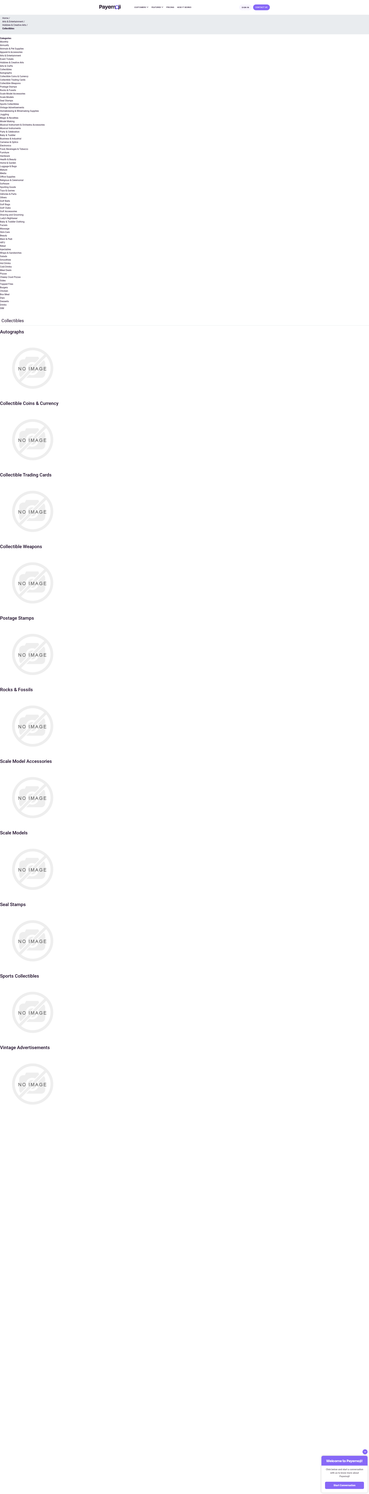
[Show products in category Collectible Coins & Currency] (32, 439)
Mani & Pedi (6, 239)
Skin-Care (5, 232)
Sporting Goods (8, 187)
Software (4, 183)
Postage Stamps (8, 86)
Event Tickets (7, 59)
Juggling (4, 114)
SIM (2, 308)
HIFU (2, 242)
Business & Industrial (10, 138)
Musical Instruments (10, 128)
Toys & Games (7, 190)
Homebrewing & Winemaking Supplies (19, 111)
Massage (4, 228)
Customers (140, 7)
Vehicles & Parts (8, 194)
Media (3, 173)
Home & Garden (8, 163)
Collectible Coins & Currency (14, 76)
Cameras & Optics (9, 142)
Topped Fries (6, 284)
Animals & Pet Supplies (12, 48)
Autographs (6, 73)
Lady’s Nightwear (8, 218)
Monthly (4, 41)
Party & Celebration (9, 131)
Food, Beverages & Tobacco (14, 149)
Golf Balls (5, 201)
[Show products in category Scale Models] (32, 869)
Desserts (4, 301)
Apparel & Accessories (11, 52)
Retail (3, 246)
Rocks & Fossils (8, 90)
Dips (2, 297)
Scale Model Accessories (12, 93)
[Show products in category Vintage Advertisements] (32, 1083)
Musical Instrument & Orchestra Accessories (22, 124)
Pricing (170, 7)
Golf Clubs (5, 208)
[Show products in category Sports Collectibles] (32, 1012)
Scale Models (7, 97)
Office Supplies (7, 176)
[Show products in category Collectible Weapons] (32, 582)
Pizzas (3, 273)
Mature (3, 169)
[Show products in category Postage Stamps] (32, 654)
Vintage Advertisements (12, 107)
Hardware (5, 156)
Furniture (4, 152)
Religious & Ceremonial (11, 180)
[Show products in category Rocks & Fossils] (32, 726)
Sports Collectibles (9, 104)
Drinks (3, 304)
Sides (3, 280)
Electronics (5, 145)
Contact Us (261, 7)
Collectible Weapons (10, 83)
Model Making (7, 121)
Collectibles (6, 69)
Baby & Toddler (7, 135)
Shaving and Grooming (11, 214)
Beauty (3, 235)
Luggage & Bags (8, 166)
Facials (3, 225)
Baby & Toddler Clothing (12, 221)
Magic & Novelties (9, 118)
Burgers (4, 287)
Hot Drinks (5, 263)
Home (5, 18)
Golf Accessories (8, 211)
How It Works (184, 7)
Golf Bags (5, 204)
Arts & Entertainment (10, 55)
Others (3, 197)
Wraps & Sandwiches (10, 252)
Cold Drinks (6, 266)
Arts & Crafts (6, 66)
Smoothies (5, 259)
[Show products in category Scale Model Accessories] (32, 797)
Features (156, 7)
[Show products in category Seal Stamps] (32, 940)
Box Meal (5, 294)
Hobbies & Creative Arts (12, 62)
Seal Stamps (6, 100)
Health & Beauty (8, 159)
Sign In (245, 7)
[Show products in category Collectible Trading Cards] (32, 511)
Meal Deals (5, 270)
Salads (3, 256)
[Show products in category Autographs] (32, 368)
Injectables (5, 249)
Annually (4, 45)
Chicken (4, 291)
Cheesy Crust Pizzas (10, 277)
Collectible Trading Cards (12, 79)
